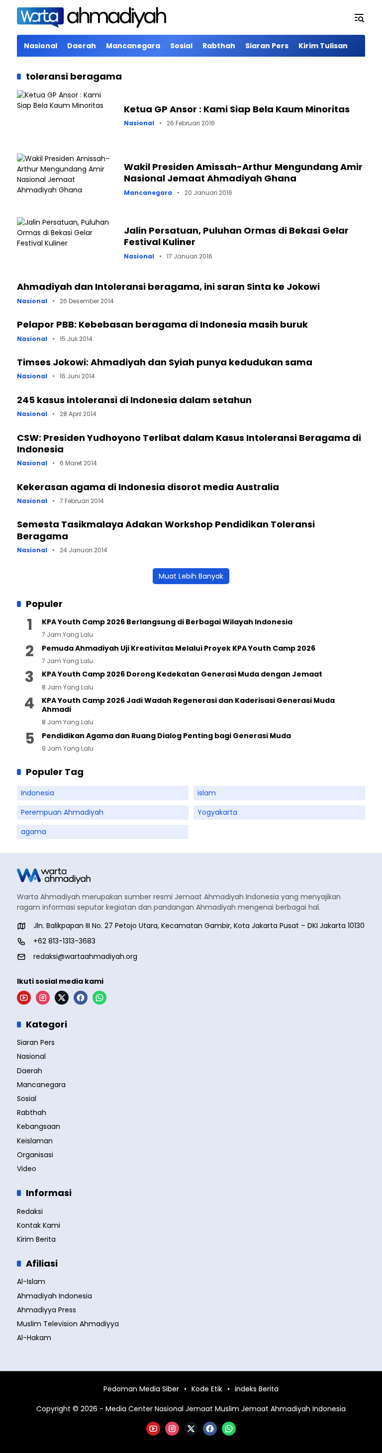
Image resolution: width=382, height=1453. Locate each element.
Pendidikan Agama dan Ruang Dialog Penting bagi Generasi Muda (166, 735)
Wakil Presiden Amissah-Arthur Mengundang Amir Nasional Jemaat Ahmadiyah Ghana (243, 172)
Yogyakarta (217, 812)
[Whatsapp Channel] (99, 998)
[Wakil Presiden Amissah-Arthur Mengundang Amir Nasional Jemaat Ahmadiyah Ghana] (66, 178)
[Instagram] (43, 998)
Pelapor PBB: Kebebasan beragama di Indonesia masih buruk (162, 324)
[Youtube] (24, 998)
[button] (359, 17)
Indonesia (37, 793)
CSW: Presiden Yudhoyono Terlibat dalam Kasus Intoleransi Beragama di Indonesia (189, 443)
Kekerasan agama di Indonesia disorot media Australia (148, 487)
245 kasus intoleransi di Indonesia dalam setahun (134, 400)
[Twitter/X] (62, 998)
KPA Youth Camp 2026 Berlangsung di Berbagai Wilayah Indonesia (167, 621)
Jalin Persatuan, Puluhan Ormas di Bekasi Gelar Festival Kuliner (236, 236)
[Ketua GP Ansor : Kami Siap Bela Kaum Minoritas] (66, 115)
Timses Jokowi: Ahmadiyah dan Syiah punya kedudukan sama (164, 362)
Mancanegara (148, 192)
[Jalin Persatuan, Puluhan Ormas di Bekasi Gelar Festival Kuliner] (66, 242)
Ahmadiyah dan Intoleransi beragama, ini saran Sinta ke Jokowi (168, 286)
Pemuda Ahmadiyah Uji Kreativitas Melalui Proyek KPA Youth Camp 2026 (178, 648)
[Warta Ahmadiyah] (91, 17)
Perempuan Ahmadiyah (62, 812)
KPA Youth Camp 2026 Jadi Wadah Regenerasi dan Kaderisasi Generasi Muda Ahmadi (188, 705)
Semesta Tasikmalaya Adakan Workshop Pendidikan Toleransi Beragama (166, 530)
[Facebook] (81, 998)
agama (33, 832)
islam (206, 793)
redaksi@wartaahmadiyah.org (85, 956)
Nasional (139, 123)
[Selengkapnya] (191, 876)
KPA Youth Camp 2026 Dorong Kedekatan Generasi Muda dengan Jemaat (182, 674)
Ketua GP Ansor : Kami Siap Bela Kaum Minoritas (237, 109)
